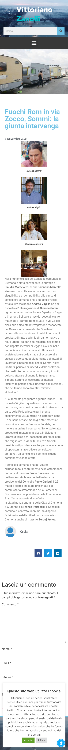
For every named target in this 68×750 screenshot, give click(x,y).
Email (6, 663)
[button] (34, 43)
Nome (7, 648)
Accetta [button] (28, 740)
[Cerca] (61, 31)
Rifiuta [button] (41, 740)
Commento (10, 604)
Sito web (7, 677)
